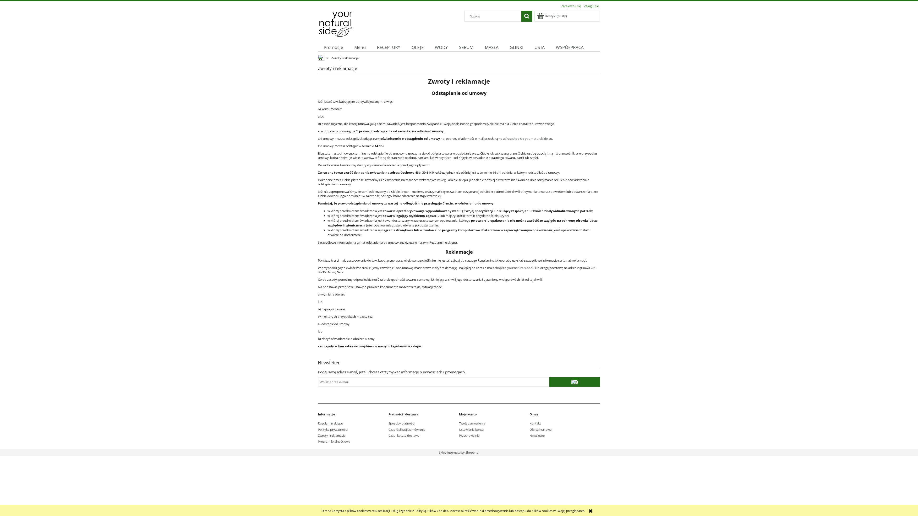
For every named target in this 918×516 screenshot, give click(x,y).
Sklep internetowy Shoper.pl (459, 452)
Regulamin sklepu (330, 423)
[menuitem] (333, 47)
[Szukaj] (526, 16)
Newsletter (537, 435)
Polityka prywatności (333, 429)
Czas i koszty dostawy (403, 435)
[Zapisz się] (574, 382)
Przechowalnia (469, 435)
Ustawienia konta (471, 429)
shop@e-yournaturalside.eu (532, 138)
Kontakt (535, 423)
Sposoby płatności (401, 423)
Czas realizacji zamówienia (406, 429)
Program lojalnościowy (334, 441)
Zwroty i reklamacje (331, 435)
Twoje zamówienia (472, 423)
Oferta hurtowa (541, 429)
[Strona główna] (336, 23)
